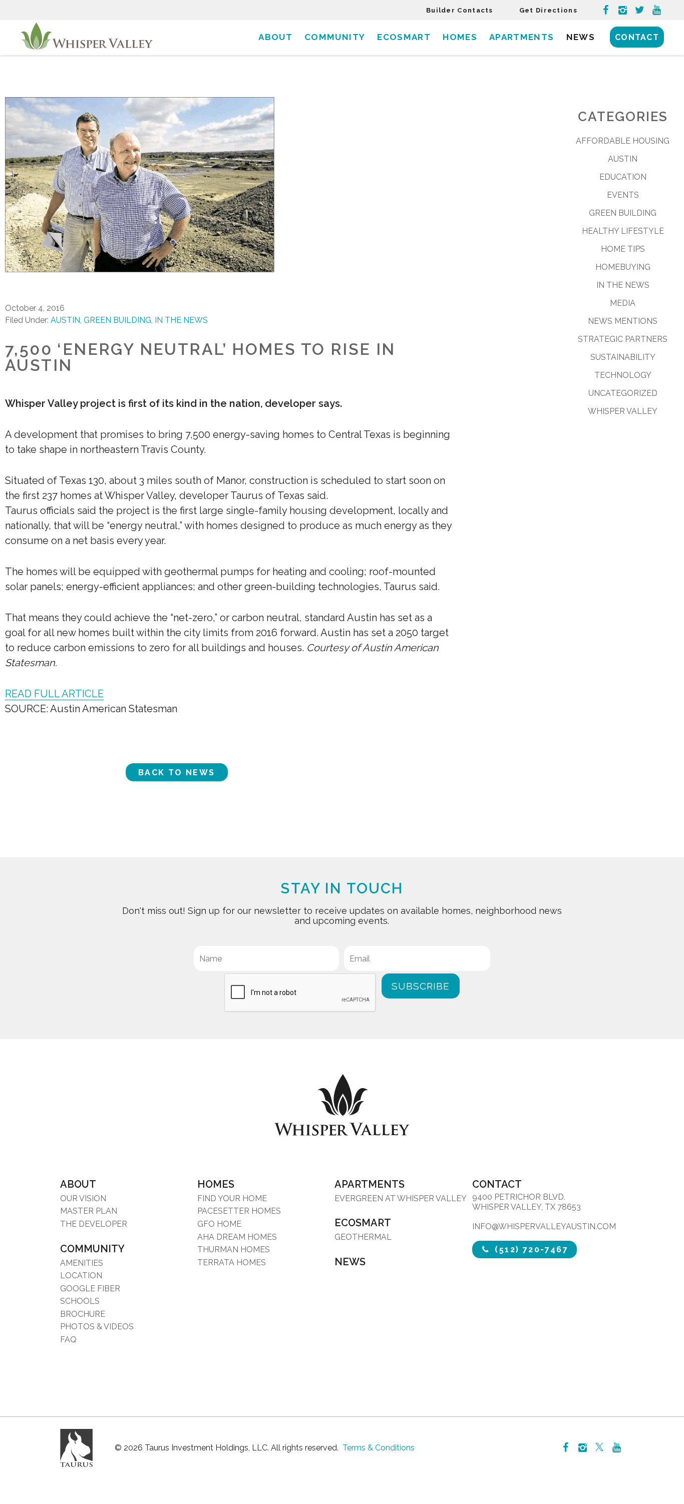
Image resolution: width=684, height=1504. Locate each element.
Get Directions (548, 10)
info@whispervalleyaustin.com (544, 1226)
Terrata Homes (231, 1262)
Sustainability (622, 357)
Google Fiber (90, 1288)
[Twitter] (639, 10)
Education (622, 177)
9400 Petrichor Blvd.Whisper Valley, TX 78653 (526, 1202)
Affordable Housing (622, 141)
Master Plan (88, 1211)
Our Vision (83, 1198)
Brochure (82, 1314)
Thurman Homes (233, 1249)
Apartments (521, 37)
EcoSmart (404, 37)
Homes (460, 37)
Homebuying (622, 267)
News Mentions (622, 321)
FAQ (68, 1339)
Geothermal (363, 1237)
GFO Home (219, 1224)
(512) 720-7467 (530, 1249)
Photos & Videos (97, 1326)
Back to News (176, 772)
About (275, 37)
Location (81, 1275)
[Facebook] (605, 10)
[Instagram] (622, 10)
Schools (80, 1301)
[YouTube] (656, 10)
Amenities (81, 1263)
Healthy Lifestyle (623, 231)
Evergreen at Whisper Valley (400, 1198)
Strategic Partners (622, 339)
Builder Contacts (459, 10)
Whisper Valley (622, 411)
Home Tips (623, 249)
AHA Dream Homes (237, 1237)
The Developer (93, 1224)
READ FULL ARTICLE (54, 694)
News (580, 37)
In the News (181, 320)
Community (334, 37)
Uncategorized (622, 393)
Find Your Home (232, 1198)
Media (622, 303)
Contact (637, 37)
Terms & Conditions (379, 1447)
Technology (622, 375)
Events (623, 195)
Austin (65, 320)
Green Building (117, 320)
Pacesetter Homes (239, 1211)
